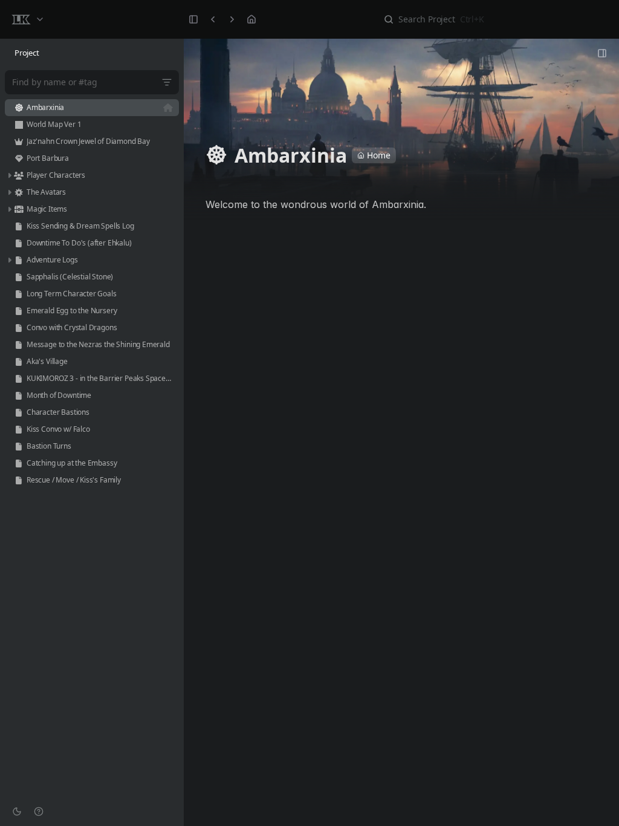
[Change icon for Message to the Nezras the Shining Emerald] (19, 344)
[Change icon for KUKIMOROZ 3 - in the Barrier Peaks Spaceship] (19, 378)
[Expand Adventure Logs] (9, 260)
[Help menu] (38, 811)
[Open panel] (602, 53)
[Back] (212, 19)
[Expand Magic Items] (9, 209)
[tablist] (92, 53)
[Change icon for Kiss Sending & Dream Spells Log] (19, 226)
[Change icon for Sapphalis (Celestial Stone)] (19, 277)
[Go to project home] (251, 19)
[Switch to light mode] (17, 811)
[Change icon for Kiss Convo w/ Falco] (19, 429)
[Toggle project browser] (193, 19)
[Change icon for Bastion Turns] (19, 446)
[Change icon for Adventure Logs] (19, 260)
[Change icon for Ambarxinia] (19, 107)
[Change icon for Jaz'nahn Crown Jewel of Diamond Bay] (19, 141)
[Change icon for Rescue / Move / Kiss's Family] (19, 480)
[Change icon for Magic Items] (19, 209)
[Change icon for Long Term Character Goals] (19, 294)
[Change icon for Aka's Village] (19, 361)
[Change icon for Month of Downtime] (19, 395)
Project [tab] (27, 52)
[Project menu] (27, 19)
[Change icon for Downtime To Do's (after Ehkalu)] (19, 243)
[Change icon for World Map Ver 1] (19, 124)
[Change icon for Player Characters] (19, 175)
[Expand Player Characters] (9, 175)
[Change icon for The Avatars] (19, 192)
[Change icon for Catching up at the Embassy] (19, 463)
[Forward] (232, 19)
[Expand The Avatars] (9, 192)
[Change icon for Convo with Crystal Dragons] (19, 328)
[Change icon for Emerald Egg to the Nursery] (19, 311)
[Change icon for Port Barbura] (19, 158)
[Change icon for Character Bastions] (19, 412)
